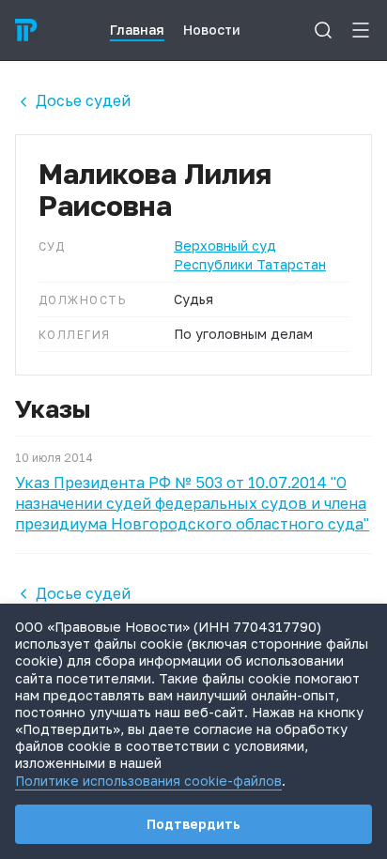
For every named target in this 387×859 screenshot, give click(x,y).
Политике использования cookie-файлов (148, 781)
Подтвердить (193, 824)
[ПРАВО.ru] (26, 30)
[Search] (323, 30)
